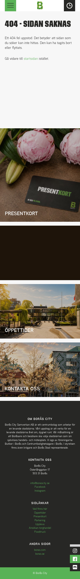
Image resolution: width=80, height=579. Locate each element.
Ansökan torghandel (40, 528)
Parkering (40, 520)
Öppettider (40, 512)
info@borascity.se (40, 483)
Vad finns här (40, 509)
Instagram (40, 490)
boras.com (40, 550)
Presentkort (40, 516)
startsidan (31, 58)
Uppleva (39, 524)
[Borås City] (40, 5)
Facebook (40, 487)
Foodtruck (40, 532)
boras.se (39, 554)
